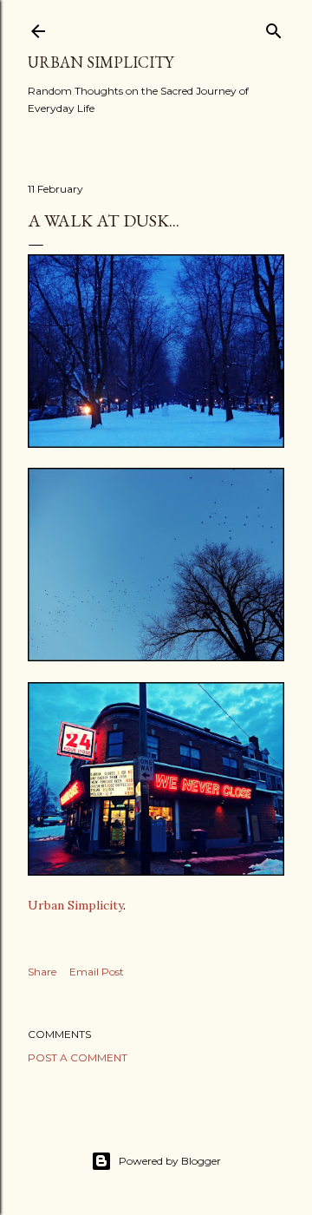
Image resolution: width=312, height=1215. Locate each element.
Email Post (96, 971)
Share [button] (42, 971)
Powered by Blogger (170, 1160)
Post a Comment (77, 1057)
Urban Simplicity (100, 62)
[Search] (273, 27)
